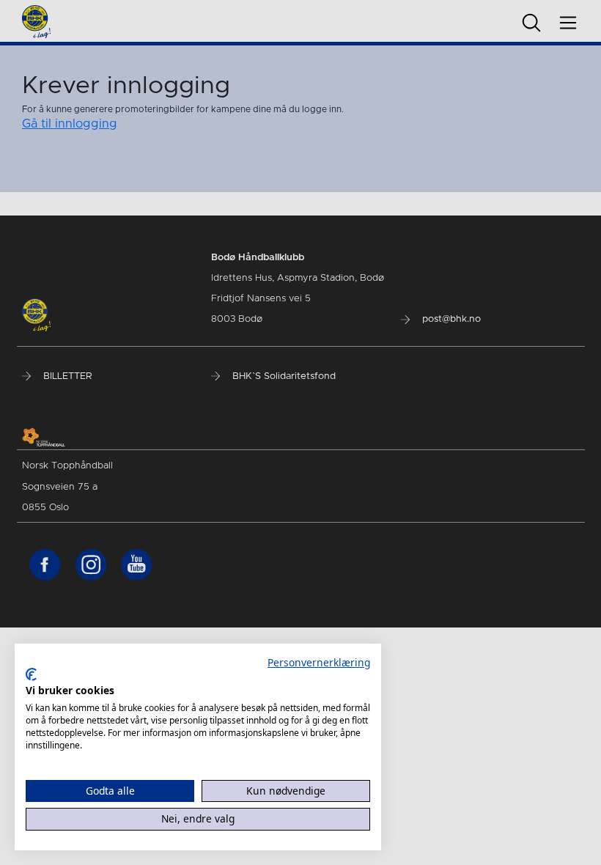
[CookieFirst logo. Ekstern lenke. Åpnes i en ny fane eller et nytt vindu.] (31, 674)
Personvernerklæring (319, 662)
